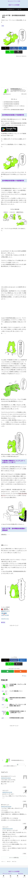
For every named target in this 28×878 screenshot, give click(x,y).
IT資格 (4, 622)
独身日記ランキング (5, 611)
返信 (25, 787)
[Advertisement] (14, 72)
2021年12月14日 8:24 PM (7, 828)
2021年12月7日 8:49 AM (6, 778)
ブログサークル (5, 618)
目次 (12, 99)
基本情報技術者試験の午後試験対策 (11, 103)
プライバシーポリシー (7, 873)
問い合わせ (20, 873)
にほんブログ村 (5, 615)
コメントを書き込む (14, 857)
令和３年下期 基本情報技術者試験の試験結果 (14, 109)
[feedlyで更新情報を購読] (7, 671)
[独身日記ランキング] (5, 609)
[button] (18, 52)
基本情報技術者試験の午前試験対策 (11, 101)
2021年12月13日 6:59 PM (6, 806)
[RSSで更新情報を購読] (20, 671)
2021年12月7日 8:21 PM (7, 792)
